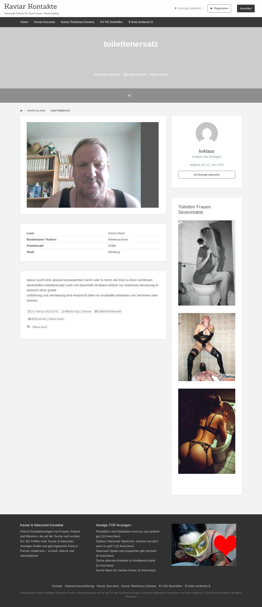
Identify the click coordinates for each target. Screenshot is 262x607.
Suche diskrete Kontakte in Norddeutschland (125, 560)
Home (24, 22)
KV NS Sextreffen (111, 22)
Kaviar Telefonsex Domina (77, 22)
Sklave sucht (39, 327)
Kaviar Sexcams (44, 22)
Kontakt (57, 586)
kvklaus (206, 151)
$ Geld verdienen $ (141, 22)
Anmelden (246, 8)
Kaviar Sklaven (108, 74)
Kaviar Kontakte (30, 6)
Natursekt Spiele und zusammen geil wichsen (126, 551)
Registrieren (221, 8)
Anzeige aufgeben (189, 8)
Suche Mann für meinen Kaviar (116, 570)
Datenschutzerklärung (79, 586)
